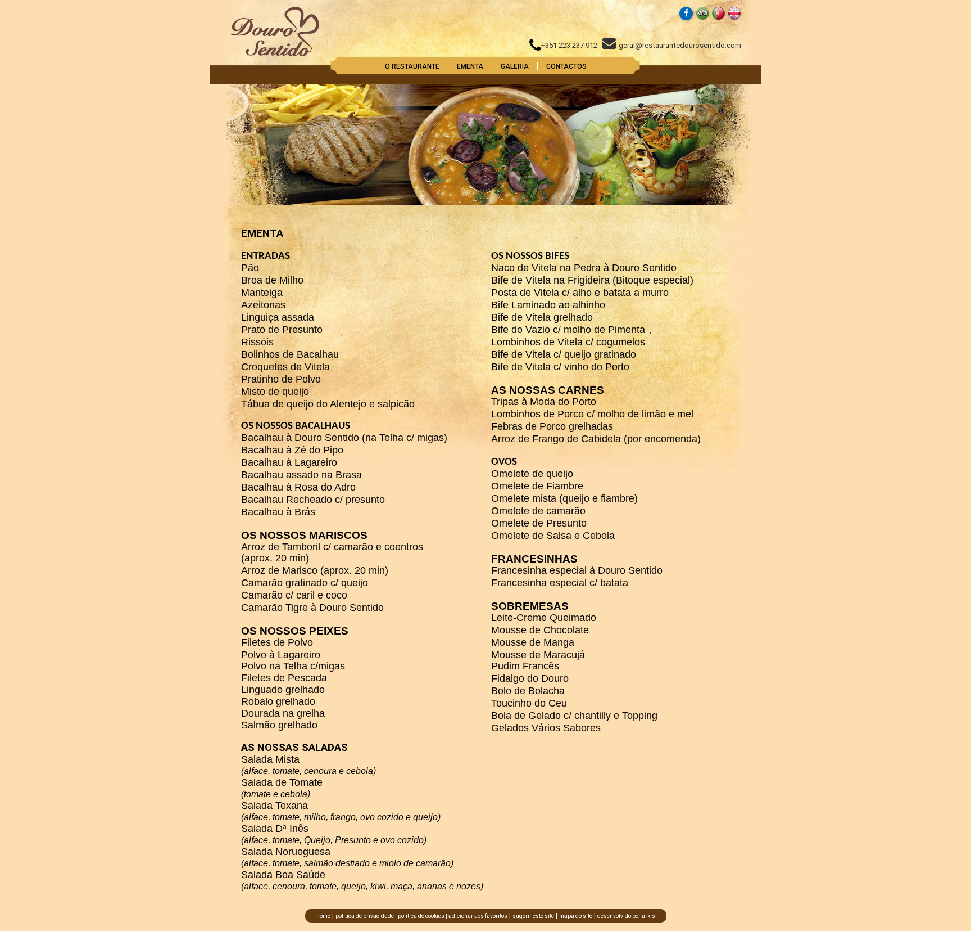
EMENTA (470, 66)
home (323, 916)
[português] (718, 18)
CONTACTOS (566, 66)
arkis (648, 916)
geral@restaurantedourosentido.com (680, 45)
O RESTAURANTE (412, 66)
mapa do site (575, 916)
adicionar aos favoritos (477, 916)
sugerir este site (533, 916)
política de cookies (421, 916)
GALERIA (515, 66)
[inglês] (734, 18)
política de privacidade (364, 916)
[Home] (275, 54)
